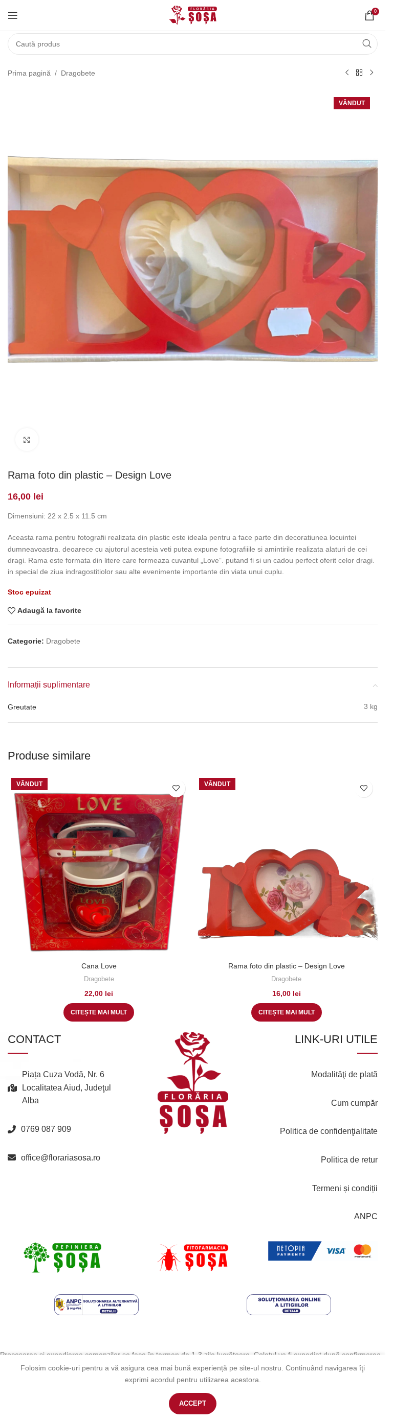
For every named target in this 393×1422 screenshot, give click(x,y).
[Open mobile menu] (13, 15)
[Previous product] (347, 73)
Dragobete (78, 73)
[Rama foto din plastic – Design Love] (286, 865)
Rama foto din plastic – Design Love (286, 966)
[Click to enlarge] (26, 439)
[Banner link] (62, 1257)
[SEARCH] (367, 44)
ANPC (366, 1216)
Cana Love (99, 966)
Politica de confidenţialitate (329, 1131)
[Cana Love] (99, 865)
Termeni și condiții (345, 1188)
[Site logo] (193, 15)
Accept (192, 1403)
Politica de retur (349, 1159)
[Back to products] (359, 73)
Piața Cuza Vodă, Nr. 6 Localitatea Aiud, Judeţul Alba (66, 1087)
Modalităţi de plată (344, 1074)
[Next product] (371, 73)
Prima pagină (29, 73)
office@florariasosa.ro (60, 1157)
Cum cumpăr (354, 1103)
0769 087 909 (46, 1129)
